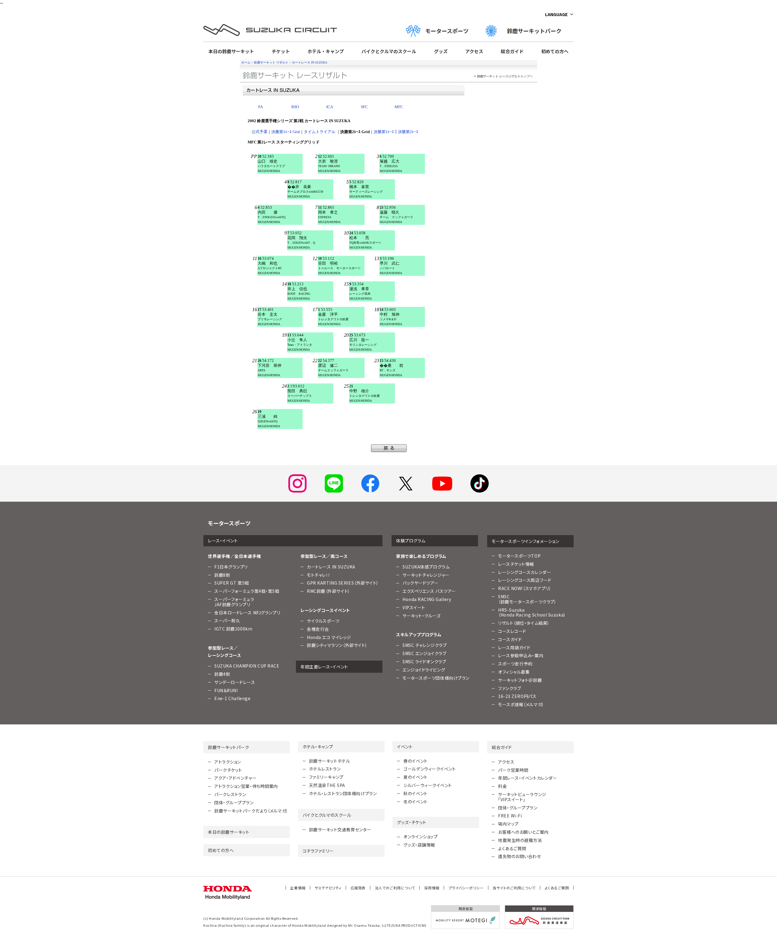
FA (260, 107)
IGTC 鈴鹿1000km (233, 629)
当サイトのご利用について (514, 888)
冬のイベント (415, 802)
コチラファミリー (318, 851)
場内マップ (508, 824)
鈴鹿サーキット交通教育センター (340, 829)
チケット (281, 51)
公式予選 (259, 131)
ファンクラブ (509, 688)
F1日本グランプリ (231, 567)
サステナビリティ (328, 888)
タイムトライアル (320, 131)
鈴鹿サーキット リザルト (271, 62)
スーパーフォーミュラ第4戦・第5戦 (247, 591)
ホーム (245, 62)
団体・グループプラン (234, 802)
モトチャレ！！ (319, 575)
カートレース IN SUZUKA (309, 62)
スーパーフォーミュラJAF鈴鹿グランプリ (234, 601)
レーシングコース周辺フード (524, 580)
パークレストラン (230, 794)
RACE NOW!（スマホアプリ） (524, 588)
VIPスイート (413, 607)
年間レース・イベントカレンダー (527, 778)
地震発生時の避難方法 (520, 840)
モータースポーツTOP (519, 556)
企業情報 (297, 888)
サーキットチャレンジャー (426, 575)
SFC (364, 107)
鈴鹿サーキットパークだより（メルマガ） (251, 811)
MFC (399, 107)
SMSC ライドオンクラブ (424, 661)
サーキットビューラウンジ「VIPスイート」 (522, 796)
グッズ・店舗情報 (419, 845)
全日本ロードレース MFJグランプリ (247, 613)
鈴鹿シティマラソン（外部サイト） (337, 645)
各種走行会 (318, 629)
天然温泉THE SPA (327, 785)
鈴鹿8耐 (222, 575)
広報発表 (358, 888)
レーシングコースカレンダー (524, 572)
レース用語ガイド (514, 647)
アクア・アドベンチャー (235, 778)
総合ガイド (512, 51)
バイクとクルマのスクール (388, 51)
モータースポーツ (447, 31)
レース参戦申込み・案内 (520, 655)
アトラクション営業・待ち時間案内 (246, 786)
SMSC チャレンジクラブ (424, 645)
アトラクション (227, 762)
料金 (502, 786)
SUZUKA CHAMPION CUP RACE (246, 666)
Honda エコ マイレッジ (329, 637)
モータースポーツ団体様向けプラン (436, 678)
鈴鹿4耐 (222, 674)
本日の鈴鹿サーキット (231, 51)
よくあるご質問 (512, 848)
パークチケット (228, 770)
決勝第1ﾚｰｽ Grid (285, 131)
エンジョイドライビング (423, 670)
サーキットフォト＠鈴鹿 (520, 680)
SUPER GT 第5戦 (231, 583)
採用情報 (431, 888)
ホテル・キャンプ (325, 51)
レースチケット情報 (516, 564)
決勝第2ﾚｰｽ (408, 131)
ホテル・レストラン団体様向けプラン (343, 793)
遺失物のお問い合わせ (519, 856)
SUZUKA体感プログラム (426, 567)
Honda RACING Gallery (426, 599)
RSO (295, 107)
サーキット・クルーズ (421, 616)
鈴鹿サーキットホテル (329, 761)
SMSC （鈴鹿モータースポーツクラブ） (527, 599)
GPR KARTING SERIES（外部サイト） (343, 583)
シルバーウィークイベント (427, 785)
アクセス (474, 51)
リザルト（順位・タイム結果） (524, 623)
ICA (329, 107)
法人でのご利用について (395, 888)
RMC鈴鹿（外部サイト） (328, 591)
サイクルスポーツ (323, 621)
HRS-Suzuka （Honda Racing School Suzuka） (532, 612)
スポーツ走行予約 (515, 664)
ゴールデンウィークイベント (429, 769)
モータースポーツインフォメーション (525, 541)
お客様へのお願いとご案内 (523, 832)
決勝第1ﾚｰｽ (384, 131)
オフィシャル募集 (514, 672)
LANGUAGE (556, 14)
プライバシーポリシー (466, 888)
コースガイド (510, 639)
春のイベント (415, 761)
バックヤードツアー (420, 583)
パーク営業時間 (513, 770)
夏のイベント (415, 777)
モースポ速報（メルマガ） (521, 704)
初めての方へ (554, 51)
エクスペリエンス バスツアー (429, 591)
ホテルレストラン (325, 769)
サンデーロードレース (234, 682)
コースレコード (512, 631)
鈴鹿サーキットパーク (537, 31)
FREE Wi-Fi (510, 816)
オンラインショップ (420, 836)
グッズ (441, 51)
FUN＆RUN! (226, 690)
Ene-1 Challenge (232, 698)
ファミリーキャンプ (326, 777)
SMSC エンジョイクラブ (424, 653)
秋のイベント (415, 793)
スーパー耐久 (227, 620)
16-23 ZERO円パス (517, 696)
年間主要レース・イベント (324, 667)
